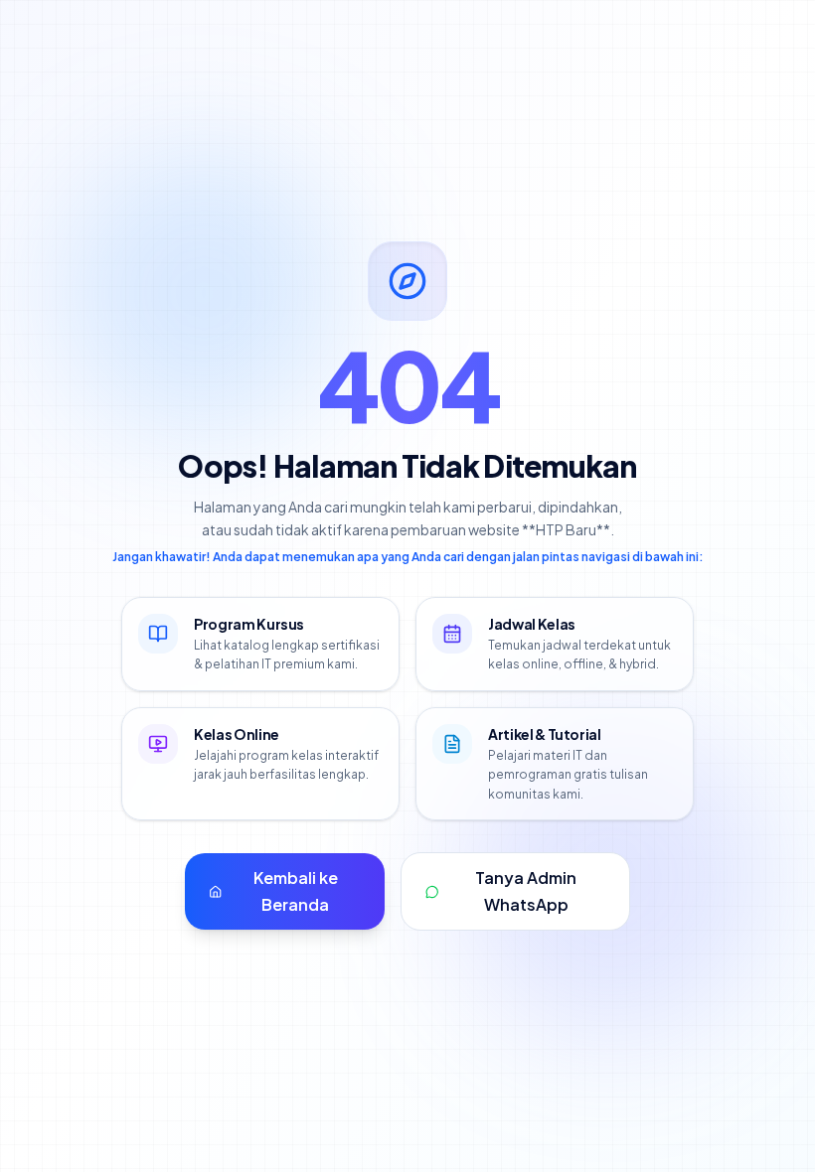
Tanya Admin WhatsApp (525, 890)
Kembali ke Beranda (295, 890)
